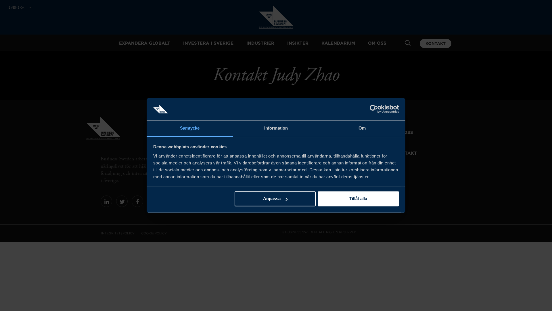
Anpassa (272, 198)
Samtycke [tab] (190, 128)
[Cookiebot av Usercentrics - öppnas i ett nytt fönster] (374, 109)
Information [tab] (276, 128)
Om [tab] (362, 128)
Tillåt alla (358, 198)
